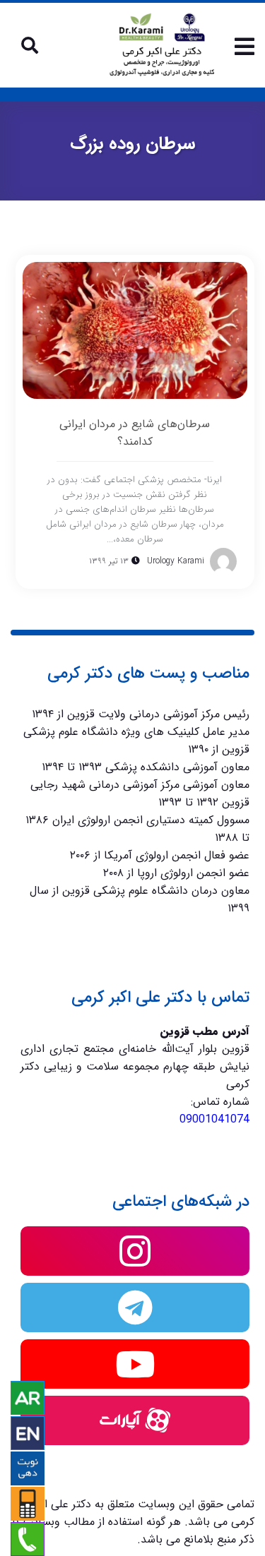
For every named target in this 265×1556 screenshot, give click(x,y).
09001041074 (214, 1119)
